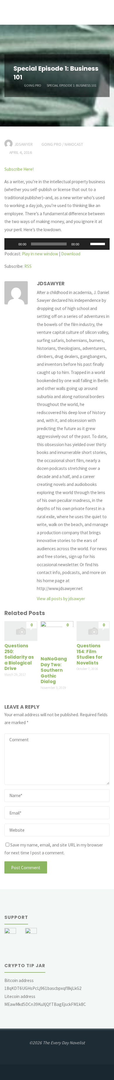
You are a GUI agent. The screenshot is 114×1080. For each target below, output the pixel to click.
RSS (28, 266)
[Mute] (86, 244)
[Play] (12, 244)
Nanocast (74, 144)
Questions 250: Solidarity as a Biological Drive (19, 657)
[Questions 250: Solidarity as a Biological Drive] (20, 630)
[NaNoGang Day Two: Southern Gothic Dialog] (57, 637)
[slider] (98, 243)
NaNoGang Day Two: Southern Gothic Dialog (54, 670)
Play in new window (40, 253)
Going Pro (32, 85)
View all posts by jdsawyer (61, 598)
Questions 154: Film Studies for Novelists (90, 654)
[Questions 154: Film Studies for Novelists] (93, 630)
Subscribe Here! (19, 169)
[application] (56, 244)
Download (70, 253)
